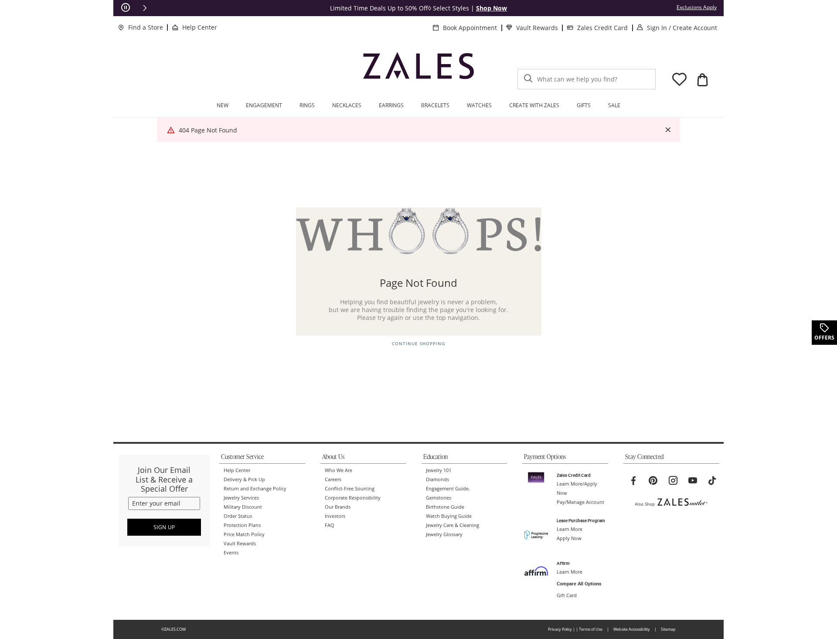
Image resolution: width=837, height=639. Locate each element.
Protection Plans (242, 525)
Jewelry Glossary (444, 534)
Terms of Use (590, 629)
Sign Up (164, 527)
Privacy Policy (560, 629)
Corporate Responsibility (353, 498)
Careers (333, 479)
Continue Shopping (418, 344)
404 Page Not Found (208, 130)
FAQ (329, 525)
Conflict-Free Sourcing (349, 489)
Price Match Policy (244, 534)
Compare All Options (579, 584)
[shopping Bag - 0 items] (702, 79)
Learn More (569, 529)
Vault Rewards (537, 28)
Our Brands (337, 507)
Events (231, 553)
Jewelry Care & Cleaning (452, 525)
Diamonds (437, 479)
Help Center (199, 27)
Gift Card (567, 595)
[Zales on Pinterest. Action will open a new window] (653, 480)
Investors (335, 516)
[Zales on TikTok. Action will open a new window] (712, 480)
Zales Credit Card (602, 28)
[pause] (125, 8)
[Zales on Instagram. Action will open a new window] (673, 480)
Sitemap (668, 629)
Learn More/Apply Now (577, 488)
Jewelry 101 (438, 470)
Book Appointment (470, 28)
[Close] (668, 130)
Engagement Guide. (448, 489)
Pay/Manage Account (580, 502)
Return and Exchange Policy (255, 489)
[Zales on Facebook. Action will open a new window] (633, 480)
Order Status (238, 516)
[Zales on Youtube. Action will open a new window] (692, 480)
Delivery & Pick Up (244, 479)
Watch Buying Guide (449, 516)
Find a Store (145, 27)
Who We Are (338, 470)
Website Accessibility (631, 629)
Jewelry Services (241, 498)
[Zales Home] (418, 69)
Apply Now (569, 538)
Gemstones (438, 498)
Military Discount (243, 507)
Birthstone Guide (445, 507)
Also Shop (645, 504)
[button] (144, 7)
